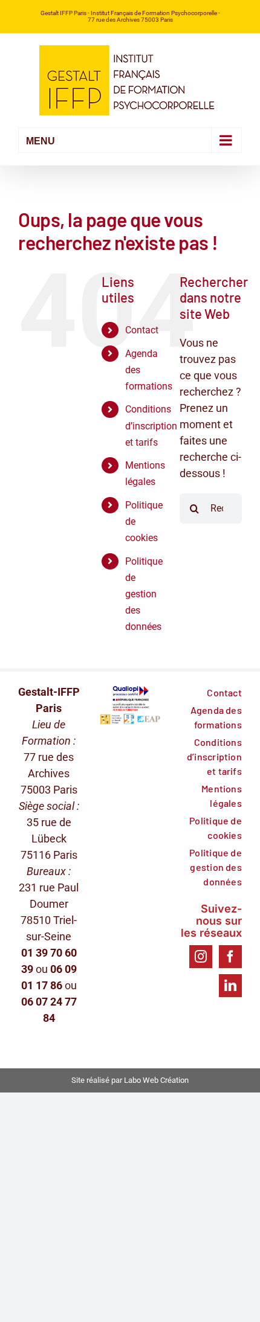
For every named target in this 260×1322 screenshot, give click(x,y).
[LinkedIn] (230, 985)
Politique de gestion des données (144, 594)
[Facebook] (230, 956)
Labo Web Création (156, 1080)
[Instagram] (200, 956)
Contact (141, 330)
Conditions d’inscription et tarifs (151, 425)
